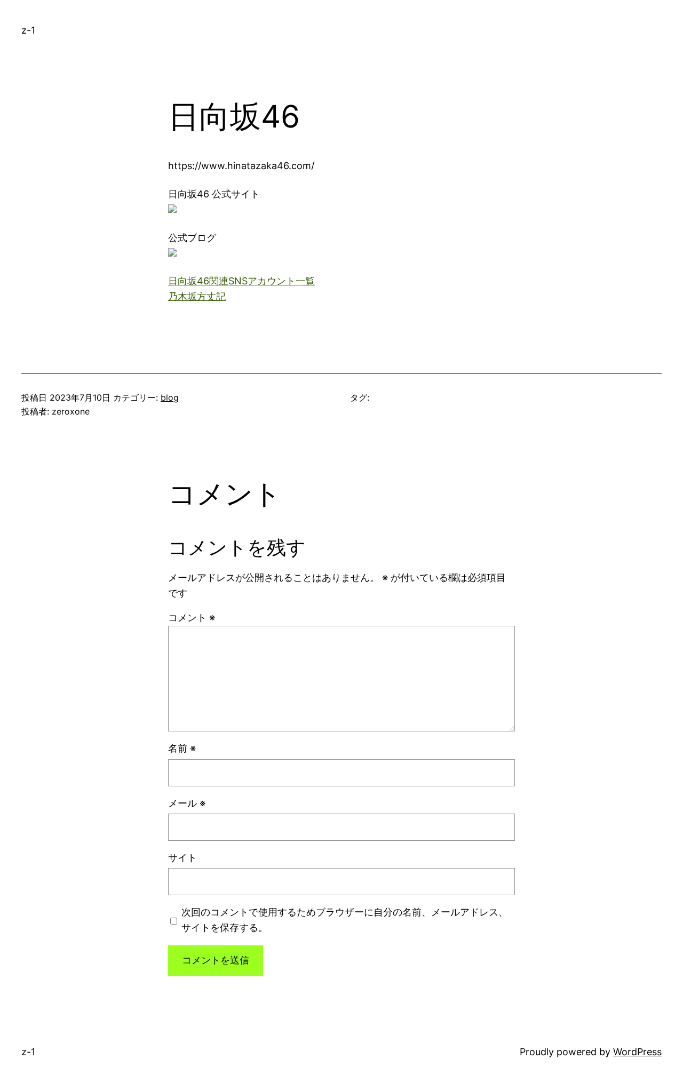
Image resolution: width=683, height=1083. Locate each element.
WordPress (637, 1051)
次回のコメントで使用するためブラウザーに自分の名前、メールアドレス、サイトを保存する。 (344, 919)
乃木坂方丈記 (197, 296)
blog (170, 397)
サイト (182, 857)
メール (186, 803)
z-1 (28, 30)
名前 (182, 748)
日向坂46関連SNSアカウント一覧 (241, 280)
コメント (191, 617)
